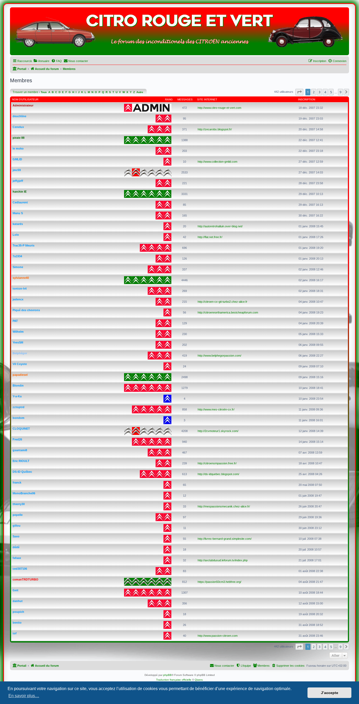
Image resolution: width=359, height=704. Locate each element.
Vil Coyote (20, 364)
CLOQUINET (21, 428)
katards (18, 223)
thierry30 (19, 504)
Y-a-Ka (17, 396)
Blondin (18, 385)
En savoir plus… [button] (23, 695)
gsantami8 (20, 450)
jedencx (18, 299)
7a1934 (17, 256)
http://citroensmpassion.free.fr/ (217, 463)
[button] (299, 92)
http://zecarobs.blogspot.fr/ (215, 129)
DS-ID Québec (22, 471)
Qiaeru (199, 679)
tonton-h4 (20, 288)
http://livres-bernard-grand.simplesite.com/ (225, 538)
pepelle (18, 514)
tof (15, 633)
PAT (15, 320)
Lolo (16, 234)
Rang (169, 99)
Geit (15, 590)
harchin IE (20, 191)
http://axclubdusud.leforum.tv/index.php (223, 560)
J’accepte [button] (329, 693)
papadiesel (20, 374)
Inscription (306, 99)
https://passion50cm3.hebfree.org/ (219, 581)
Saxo (16, 536)
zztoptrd (18, 407)
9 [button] (340, 92)
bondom (18, 417)
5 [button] (331, 92)
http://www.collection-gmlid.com (217, 161)
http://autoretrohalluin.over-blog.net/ (220, 226)
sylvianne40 (21, 277)
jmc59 (17, 170)
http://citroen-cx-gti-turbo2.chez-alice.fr (222, 301)
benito (17, 622)
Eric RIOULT (21, 461)
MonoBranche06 (24, 493)
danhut (18, 601)
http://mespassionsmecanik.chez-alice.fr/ (224, 506)
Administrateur (23, 105)
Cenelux (18, 127)
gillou (16, 525)
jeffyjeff (18, 180)
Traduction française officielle (173, 679)
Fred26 (17, 439)
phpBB (167, 675)
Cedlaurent (20, 202)
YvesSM (18, 342)
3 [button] (319, 92)
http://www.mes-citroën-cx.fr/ (216, 409)
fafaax (17, 557)
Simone (18, 267)
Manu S (18, 213)
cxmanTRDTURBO (25, 579)
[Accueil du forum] (179, 32)
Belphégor (20, 353)
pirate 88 (18, 137)
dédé (16, 547)
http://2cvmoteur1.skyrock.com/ (218, 431)
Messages (185, 99)
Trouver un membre (25, 92)
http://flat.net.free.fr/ (210, 237)
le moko (18, 148)
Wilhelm (18, 331)
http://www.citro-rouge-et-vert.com (219, 107)
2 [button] (314, 92)
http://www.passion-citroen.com (218, 635)
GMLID (17, 159)
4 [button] (325, 92)
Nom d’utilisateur (25, 99)
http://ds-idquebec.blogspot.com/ (218, 474)
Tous (44, 92)
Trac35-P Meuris (23, 245)
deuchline (19, 116)
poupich (18, 611)
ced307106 (20, 568)
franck (17, 482)
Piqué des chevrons (26, 310)
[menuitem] (41, 61)
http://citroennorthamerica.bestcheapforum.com (228, 312)
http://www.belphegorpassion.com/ (219, 355)
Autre (139, 92)
